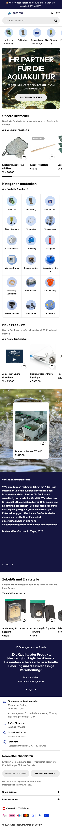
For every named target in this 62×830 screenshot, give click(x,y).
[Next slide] (12, 564)
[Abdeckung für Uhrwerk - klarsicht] (15, 612)
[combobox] (31, 20)
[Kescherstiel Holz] (43, 148)
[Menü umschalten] (4, 13)
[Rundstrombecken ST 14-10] (31, 426)
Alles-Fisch (15, 824)
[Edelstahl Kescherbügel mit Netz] (15, 148)
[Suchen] (55, 20)
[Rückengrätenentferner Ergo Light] (43, 357)
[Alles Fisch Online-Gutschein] (15, 357)
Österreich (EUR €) (16, 808)
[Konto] (52, 13)
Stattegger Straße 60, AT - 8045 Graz (27, 745)
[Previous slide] (3, 564)
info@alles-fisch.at (17, 736)
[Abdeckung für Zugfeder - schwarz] (43, 612)
